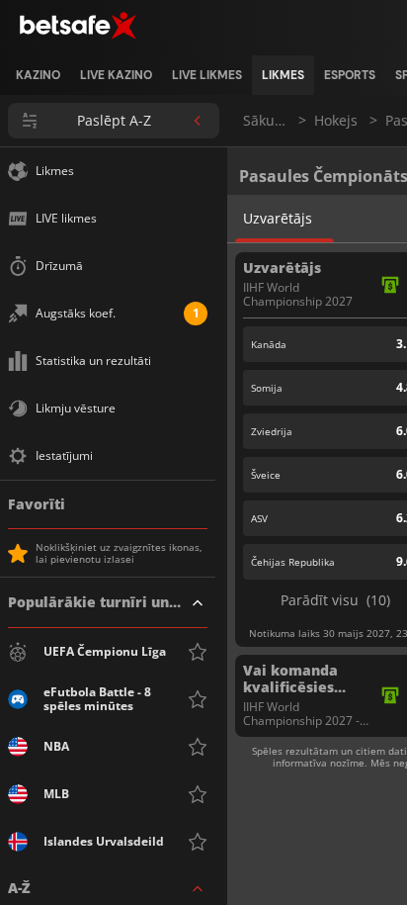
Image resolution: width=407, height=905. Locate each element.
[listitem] (38, 75)
